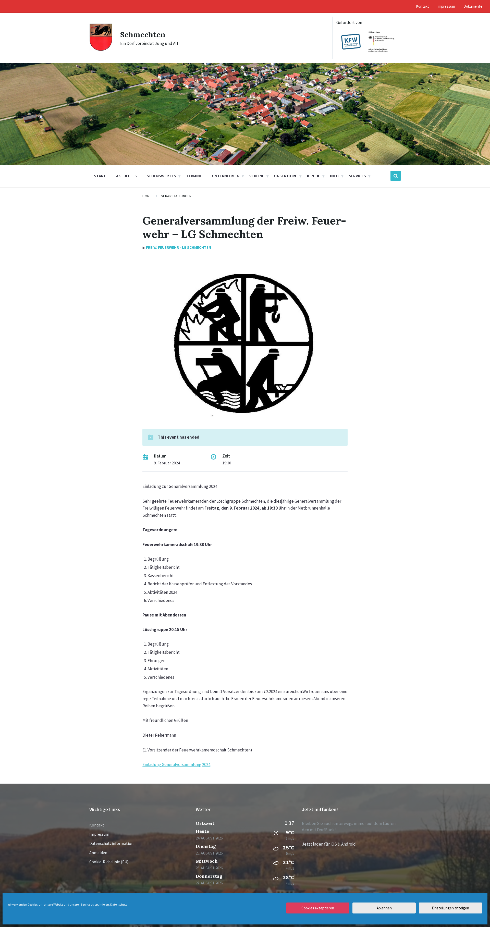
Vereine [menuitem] (256, 175)
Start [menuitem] (100, 175)
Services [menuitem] (357, 175)
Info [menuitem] (334, 175)
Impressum (99, 834)
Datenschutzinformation (111, 843)
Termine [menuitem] (194, 175)
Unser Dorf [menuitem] (285, 175)
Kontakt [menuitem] (422, 6)
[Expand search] (395, 176)
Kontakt (96, 824)
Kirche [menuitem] (313, 175)
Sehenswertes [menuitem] (161, 175)
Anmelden (98, 852)
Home (147, 196)
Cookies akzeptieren (317, 908)
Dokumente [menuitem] (472, 6)
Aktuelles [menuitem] (126, 175)
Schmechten (142, 34)
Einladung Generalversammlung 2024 (176, 764)
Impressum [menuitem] (446, 6)
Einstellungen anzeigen (450, 908)
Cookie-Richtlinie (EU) (108, 861)
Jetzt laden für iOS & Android (329, 844)
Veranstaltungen (176, 196)
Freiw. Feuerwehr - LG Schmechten (178, 247)
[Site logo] (101, 50)
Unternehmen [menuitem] (226, 175)
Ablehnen (384, 908)
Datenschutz (118, 904)
